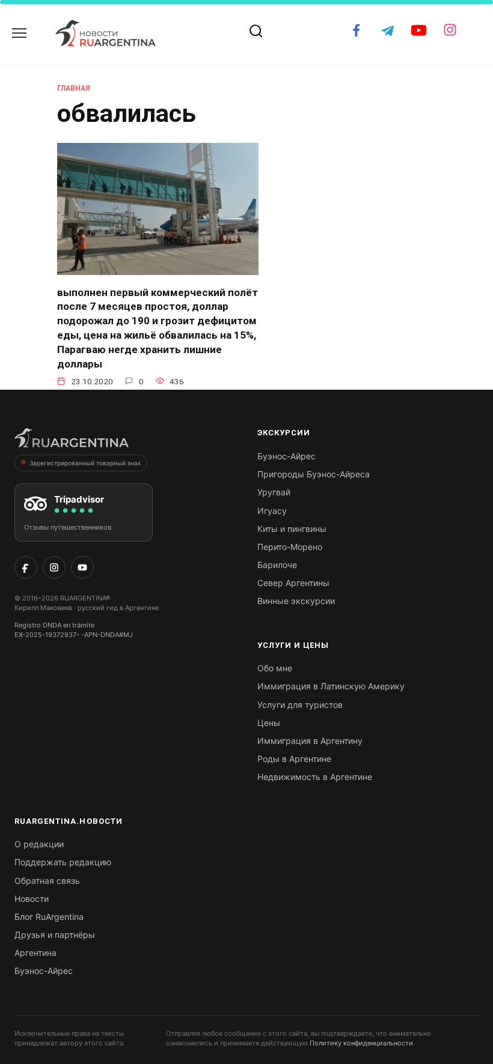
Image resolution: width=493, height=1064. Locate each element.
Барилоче (277, 565)
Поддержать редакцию (62, 862)
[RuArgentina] (71, 441)
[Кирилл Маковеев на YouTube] (82, 567)
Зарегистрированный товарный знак (85, 463)
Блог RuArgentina (49, 916)
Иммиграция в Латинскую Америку (331, 686)
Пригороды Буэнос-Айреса (313, 474)
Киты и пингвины (291, 529)
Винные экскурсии (296, 601)
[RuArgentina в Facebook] (25, 567)
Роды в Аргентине (294, 759)
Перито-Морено (289, 547)
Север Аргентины (293, 583)
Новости (31, 898)
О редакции (39, 844)
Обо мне (274, 668)
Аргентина (35, 953)
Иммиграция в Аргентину (310, 741)
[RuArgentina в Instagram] (54, 567)
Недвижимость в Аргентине (314, 777)
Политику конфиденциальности (361, 1043)
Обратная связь (47, 880)
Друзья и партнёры (54, 934)
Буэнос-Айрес (286, 456)
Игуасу (272, 511)
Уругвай (273, 492)
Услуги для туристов (300, 705)
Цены (268, 723)
